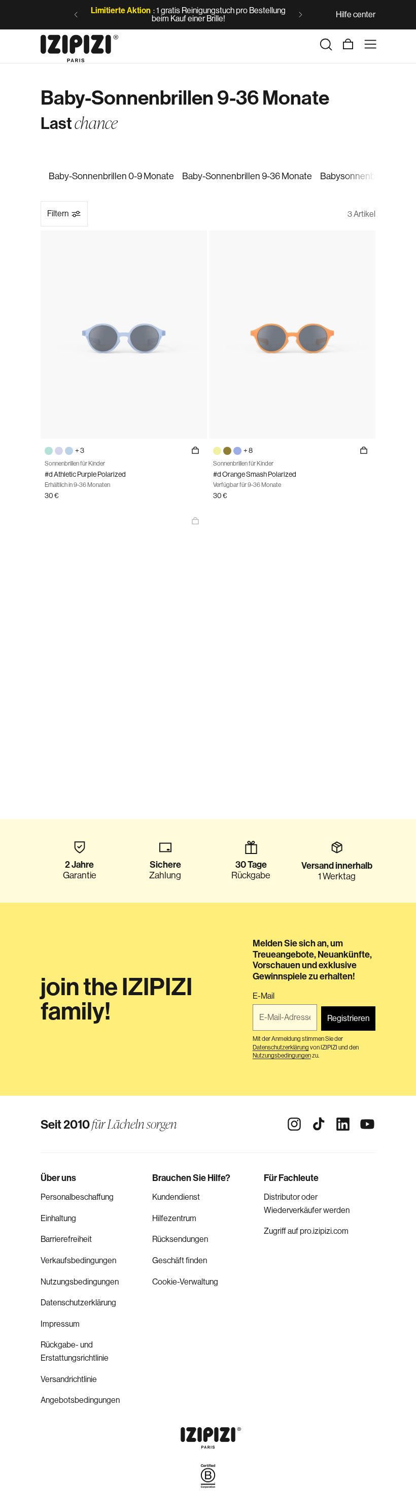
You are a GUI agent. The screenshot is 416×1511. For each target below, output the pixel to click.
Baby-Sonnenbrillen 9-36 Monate (247, 176)
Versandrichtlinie (69, 1379)
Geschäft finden (179, 1260)
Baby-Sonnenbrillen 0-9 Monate (111, 176)
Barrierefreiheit (66, 1239)
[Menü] (370, 44)
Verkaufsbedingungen (78, 1260)
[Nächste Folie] (300, 15)
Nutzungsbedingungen (80, 1282)
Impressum (60, 1324)
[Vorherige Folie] (76, 15)
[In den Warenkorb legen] (195, 450)
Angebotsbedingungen (80, 1400)
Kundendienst (176, 1197)
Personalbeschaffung (77, 1197)
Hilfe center (355, 14)
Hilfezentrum (174, 1218)
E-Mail (263, 996)
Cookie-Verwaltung (185, 1282)
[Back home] (79, 44)
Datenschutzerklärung (78, 1302)
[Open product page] (195, 521)
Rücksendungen (180, 1239)
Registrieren (348, 1018)
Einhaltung (58, 1218)
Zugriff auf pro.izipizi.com (306, 1231)
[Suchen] (326, 44)
